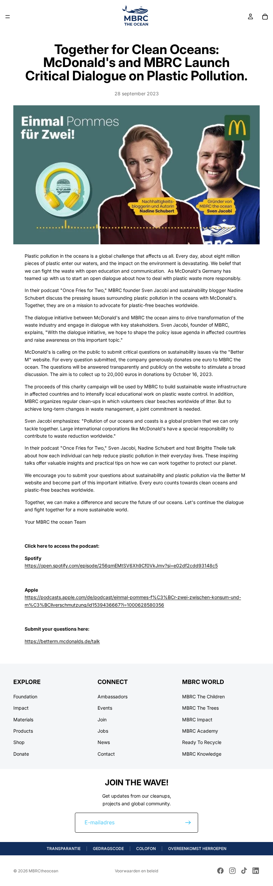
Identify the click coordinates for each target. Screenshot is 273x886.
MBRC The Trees (200, 708)
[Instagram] (232, 871)
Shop (19, 742)
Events (105, 708)
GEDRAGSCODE (108, 848)
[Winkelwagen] (265, 16)
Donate (21, 754)
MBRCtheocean (43, 870)
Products (23, 731)
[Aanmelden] (188, 823)
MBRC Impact (197, 719)
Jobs (103, 731)
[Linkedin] (256, 871)
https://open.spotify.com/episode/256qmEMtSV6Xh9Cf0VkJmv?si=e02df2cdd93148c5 (121, 565)
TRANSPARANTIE (64, 848)
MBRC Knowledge (201, 754)
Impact (21, 708)
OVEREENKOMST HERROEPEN (197, 848)
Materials (23, 719)
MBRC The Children (203, 696)
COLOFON (146, 848)
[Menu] (7, 16)
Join (102, 719)
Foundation (25, 696)
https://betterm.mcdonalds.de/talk (62, 641)
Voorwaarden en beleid (136, 870)
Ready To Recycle (201, 742)
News (104, 742)
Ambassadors (113, 696)
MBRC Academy (200, 731)
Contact (106, 754)
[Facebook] (220, 871)
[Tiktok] (244, 871)
